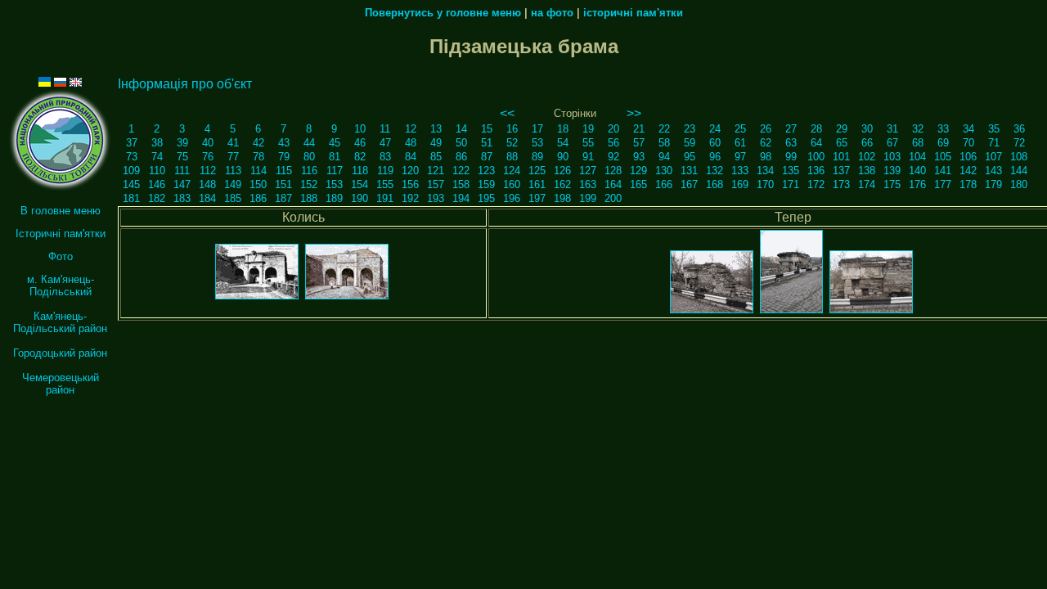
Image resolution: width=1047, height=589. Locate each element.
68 (917, 143)
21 (639, 129)
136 (816, 170)
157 (435, 184)
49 (436, 143)
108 (1018, 157)
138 (866, 170)
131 (689, 170)
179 (993, 184)
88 (512, 157)
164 (613, 184)
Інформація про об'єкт (185, 84)
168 (714, 184)
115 (284, 170)
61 (740, 143)
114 (258, 170)
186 (258, 198)
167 (689, 184)
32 (917, 129)
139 (892, 170)
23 (689, 129)
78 (258, 157)
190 (359, 198)
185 (232, 198)
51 (486, 143)
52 (512, 143)
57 (639, 143)
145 (131, 184)
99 (791, 157)
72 (1019, 143)
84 (410, 157)
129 (638, 170)
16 (512, 129)
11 (385, 129)
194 (461, 198)
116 (309, 170)
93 (639, 157)
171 (790, 184)
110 (157, 170)
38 (157, 143)
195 (486, 198)
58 (664, 143)
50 (461, 143)
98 (765, 157)
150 (258, 184)
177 (942, 184)
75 (182, 157)
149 (232, 184)
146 (156, 184)
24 (715, 129)
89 (537, 157)
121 (435, 170)
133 (739, 170)
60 (715, 143)
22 (664, 129)
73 (131, 157)
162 (562, 184)
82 (360, 157)
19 (588, 129)
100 (816, 157)
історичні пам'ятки (633, 13)
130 (663, 170)
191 (384, 198)
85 (436, 157)
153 (334, 184)
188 (308, 198)
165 (638, 184)
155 (384, 184)
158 (461, 184)
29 (841, 129)
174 (866, 184)
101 (841, 157)
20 (613, 129)
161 (537, 184)
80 (309, 157)
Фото (60, 256)
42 (258, 143)
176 (917, 184)
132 (714, 170)
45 (334, 143)
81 (334, 157)
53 (537, 143)
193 (435, 198)
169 (739, 184)
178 (968, 184)
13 (436, 129)
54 (562, 143)
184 (207, 198)
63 (791, 143)
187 (283, 198)
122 (461, 170)
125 (537, 170)
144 (1018, 170)
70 (968, 143)
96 (715, 157)
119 (385, 170)
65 (841, 143)
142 (968, 170)
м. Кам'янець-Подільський (60, 285)
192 (410, 198)
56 (613, 143)
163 (587, 184)
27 (791, 129)
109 (131, 170)
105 (942, 157)
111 (182, 170)
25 (740, 129)
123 (486, 170)
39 (182, 143)
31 (892, 129)
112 (208, 170)
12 (410, 129)
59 (689, 143)
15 (486, 129)
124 (511, 170)
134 (765, 170)
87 (486, 157)
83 (385, 157)
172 (816, 184)
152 (308, 184)
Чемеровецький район (60, 383)
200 (613, 198)
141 (942, 170)
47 (385, 143)
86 (461, 157)
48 (410, 143)
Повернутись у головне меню (443, 13)
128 (613, 170)
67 (892, 143)
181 (131, 198)
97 (740, 157)
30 (867, 129)
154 (359, 184)
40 (207, 143)
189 (334, 198)
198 (562, 198)
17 (537, 129)
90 (562, 157)
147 (182, 184)
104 (917, 157)
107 (993, 157)
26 (765, 129)
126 (562, 170)
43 (284, 143)
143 (993, 170)
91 (588, 157)
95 (689, 157)
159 (486, 184)
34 (968, 129)
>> (634, 113)
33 (943, 129)
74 (157, 157)
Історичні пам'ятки (61, 233)
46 (360, 143)
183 (182, 198)
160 (511, 184)
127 (587, 170)
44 (309, 143)
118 (360, 170)
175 (892, 184)
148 (207, 184)
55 (588, 143)
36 (1019, 129)
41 (233, 143)
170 (765, 184)
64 (816, 143)
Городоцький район (60, 353)
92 (613, 157)
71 (994, 143)
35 (994, 129)
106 (968, 157)
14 (461, 129)
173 (841, 184)
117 (334, 170)
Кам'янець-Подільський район (60, 322)
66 (867, 143)
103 (892, 157)
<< (507, 113)
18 (562, 129)
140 (917, 170)
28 (816, 129)
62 (765, 143)
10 (360, 129)
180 (1018, 184)
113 (233, 170)
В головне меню (60, 211)
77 (233, 157)
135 (790, 170)
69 (943, 143)
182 (156, 198)
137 (841, 170)
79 (284, 157)
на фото (552, 13)
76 (207, 157)
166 (663, 184)
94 (664, 157)
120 (410, 170)
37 (131, 143)
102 (866, 157)
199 (587, 198)
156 (410, 184)
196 (511, 198)
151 (283, 184)
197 (537, 198)
